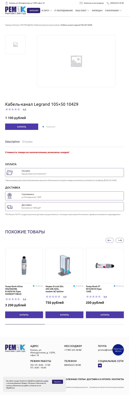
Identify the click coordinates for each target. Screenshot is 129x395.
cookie (45, 381)
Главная (8, 25)
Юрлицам (97, 10)
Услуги (45, 10)
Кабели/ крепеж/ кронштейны (47, 25)
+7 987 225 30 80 (72, 350)
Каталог (34, 10)
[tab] (13, 141)
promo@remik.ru (107, 350)
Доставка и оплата (99, 379)
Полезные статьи (75, 379)
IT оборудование (63, 10)
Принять (57, 382)
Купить (21, 126)
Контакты (118, 379)
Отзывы (27, 141)
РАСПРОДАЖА (27, 25)
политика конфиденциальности (76, 387)
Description (12, 141)
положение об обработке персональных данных (106, 387)
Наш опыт (80, 10)
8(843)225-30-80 (117, 3)
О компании (112, 10)
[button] (110, 240)
